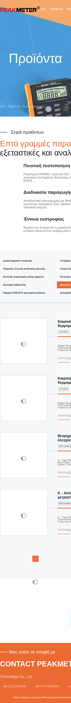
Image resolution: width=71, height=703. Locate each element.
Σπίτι (42, 9)
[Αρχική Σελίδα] (20, 9)
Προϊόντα (56, 9)
